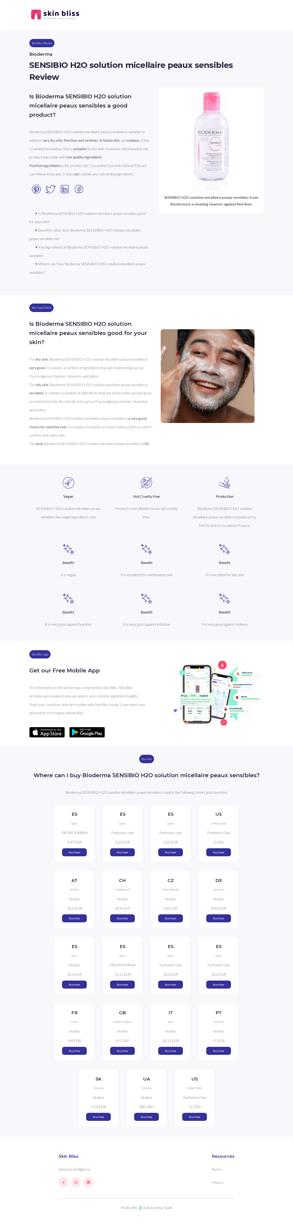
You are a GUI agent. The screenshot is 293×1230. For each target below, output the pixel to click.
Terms (216, 1169)
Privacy (217, 1182)
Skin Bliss (69, 1156)
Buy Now (74, 852)
